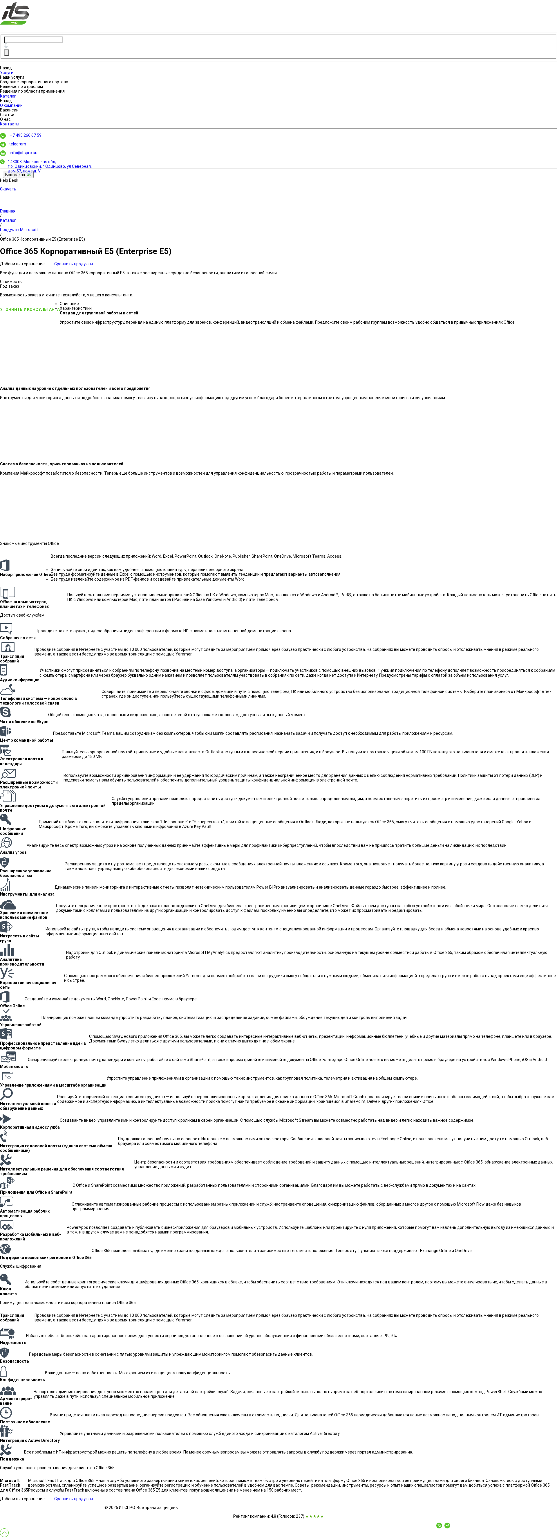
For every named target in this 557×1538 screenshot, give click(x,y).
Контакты (9, 124)
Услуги (6, 72)
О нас (5, 119)
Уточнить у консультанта (30, 309)
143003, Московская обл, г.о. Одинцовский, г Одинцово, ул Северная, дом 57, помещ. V (50, 166)
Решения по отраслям (21, 86)
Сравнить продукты (73, 264)
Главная (7, 211)
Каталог (8, 96)
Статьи (7, 114)
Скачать (8, 189)
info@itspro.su (23, 152)
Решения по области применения (32, 91)
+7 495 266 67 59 (25, 135)
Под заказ (9, 286)
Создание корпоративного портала (34, 82)
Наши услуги (12, 77)
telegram (17, 144)
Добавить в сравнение (23, 264)
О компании (11, 105)
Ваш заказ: (16, 174)
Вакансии (9, 110)
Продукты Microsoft (19, 229)
